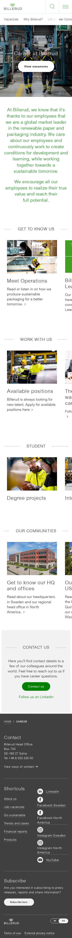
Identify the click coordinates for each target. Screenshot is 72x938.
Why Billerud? (33, 19)
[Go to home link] (13, 6)
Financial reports (15, 831)
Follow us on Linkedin (36, 697)
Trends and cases (16, 823)
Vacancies (11, 19)
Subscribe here (19, 902)
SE (55, 921)
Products (10, 839)
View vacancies (36, 66)
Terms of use (12, 933)
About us (10, 798)
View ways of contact (19, 766)
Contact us (36, 686)
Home (7, 721)
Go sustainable (14, 815)
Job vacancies (14, 807)
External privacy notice (40, 933)
